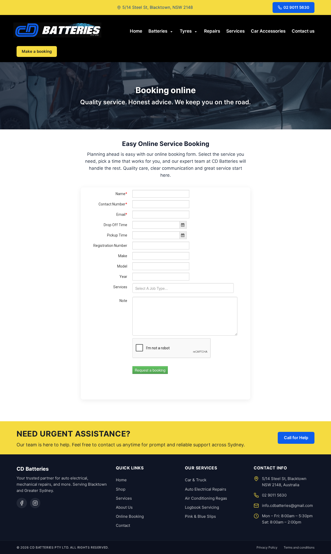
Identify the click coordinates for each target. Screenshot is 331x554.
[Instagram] (35, 503)
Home (136, 30)
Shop (120, 489)
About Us (124, 507)
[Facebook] (22, 503)
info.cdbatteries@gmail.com (287, 505)
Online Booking (130, 516)
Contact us (303, 30)
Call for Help (296, 437)
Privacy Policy (267, 547)
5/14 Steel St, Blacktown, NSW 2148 (157, 7)
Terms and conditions (299, 547)
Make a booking (37, 51)
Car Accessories (268, 30)
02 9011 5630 (296, 7)
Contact (123, 525)
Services (235, 30)
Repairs (212, 30)
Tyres (186, 30)
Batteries (157, 30)
